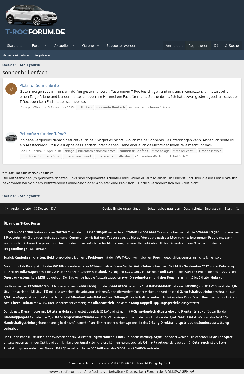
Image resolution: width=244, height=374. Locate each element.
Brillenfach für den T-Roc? (43, 133)
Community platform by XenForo (108, 363)
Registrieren (42, 55)
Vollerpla (26, 107)
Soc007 (25, 151)
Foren (36, 45)
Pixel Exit (169, 363)
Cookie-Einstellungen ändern (122, 208)
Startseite (14, 45)
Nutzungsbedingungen (163, 208)
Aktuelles (61, 45)
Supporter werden (121, 45)
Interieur (166, 107)
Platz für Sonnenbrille (39, 85)
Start (228, 208)
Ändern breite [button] (21, 208)
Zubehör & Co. (180, 156)
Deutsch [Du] (46, 208)
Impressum (213, 208)
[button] (46, 45)
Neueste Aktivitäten (16, 55)
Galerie (88, 45)
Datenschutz (193, 208)
